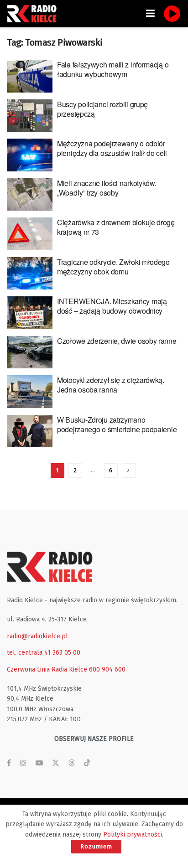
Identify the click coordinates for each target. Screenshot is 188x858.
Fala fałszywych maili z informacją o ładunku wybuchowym (112, 69)
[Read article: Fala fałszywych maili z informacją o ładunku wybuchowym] (29, 76)
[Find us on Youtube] (39, 763)
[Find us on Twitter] (55, 763)
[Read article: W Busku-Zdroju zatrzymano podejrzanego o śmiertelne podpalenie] (29, 431)
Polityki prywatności (132, 834)
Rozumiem (96, 846)
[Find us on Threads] (71, 763)
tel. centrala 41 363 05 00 (43, 652)
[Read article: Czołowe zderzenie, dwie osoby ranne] (29, 352)
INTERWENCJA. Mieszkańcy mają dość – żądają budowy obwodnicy (112, 305)
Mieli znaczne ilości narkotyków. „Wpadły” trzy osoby (106, 187)
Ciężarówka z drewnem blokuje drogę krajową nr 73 (116, 227)
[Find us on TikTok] (87, 763)
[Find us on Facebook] (9, 763)
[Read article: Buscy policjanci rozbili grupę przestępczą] (29, 115)
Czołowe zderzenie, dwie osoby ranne (117, 341)
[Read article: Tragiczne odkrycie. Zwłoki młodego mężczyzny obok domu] (29, 273)
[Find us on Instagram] (23, 763)
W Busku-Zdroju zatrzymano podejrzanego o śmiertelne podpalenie (117, 424)
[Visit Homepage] (34, 14)
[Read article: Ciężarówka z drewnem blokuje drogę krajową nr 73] (29, 233)
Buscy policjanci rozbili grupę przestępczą (102, 109)
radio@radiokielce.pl (37, 636)
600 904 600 (107, 669)
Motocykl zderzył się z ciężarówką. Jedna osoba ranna (110, 384)
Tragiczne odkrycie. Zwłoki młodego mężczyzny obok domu (113, 266)
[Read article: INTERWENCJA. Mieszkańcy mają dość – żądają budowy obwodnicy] (29, 312)
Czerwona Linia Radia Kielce (47, 669)
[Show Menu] (150, 13)
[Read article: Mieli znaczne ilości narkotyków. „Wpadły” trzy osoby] (29, 194)
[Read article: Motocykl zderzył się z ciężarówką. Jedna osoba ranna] (29, 391)
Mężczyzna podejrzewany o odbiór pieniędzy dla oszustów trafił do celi (112, 148)
